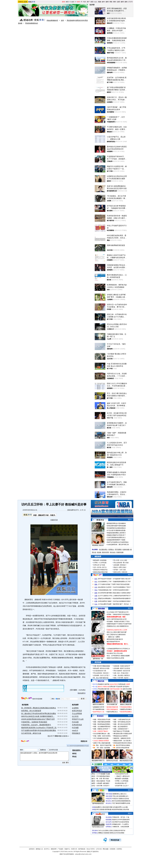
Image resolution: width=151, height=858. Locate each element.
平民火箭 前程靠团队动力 (120, 796)
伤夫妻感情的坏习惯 (99, 671)
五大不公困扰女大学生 (105, 595)
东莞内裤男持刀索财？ (105, 601)
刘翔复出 (111, 549)
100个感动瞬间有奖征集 (101, 738)
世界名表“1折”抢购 (99, 565)
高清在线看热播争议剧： (115, 617)
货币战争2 (126, 686)
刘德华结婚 (119, 552)
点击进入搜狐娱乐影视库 (101, 740)
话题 (95, 595)
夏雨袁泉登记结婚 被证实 (115, 639)
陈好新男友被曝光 (126, 712)
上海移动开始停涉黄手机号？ (122, 595)
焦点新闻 (108, 817)
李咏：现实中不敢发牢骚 (103, 745)
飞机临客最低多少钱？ (105, 590)
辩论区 (74, 756)
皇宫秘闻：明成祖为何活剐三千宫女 (118, 621)
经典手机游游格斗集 (115, 689)
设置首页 (32, 849)
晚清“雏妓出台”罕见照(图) (121, 731)
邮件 (103, 2)
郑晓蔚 (109, 535)
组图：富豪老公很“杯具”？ (101, 729)
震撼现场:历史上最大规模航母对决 (118, 626)
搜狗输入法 (39, 849)
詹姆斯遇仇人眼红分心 (119, 794)
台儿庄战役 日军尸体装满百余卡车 (118, 612)
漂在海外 (95, 830)
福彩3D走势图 (127, 689)
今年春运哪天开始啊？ (105, 604)
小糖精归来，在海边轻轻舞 (120, 826)
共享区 (95, 689)
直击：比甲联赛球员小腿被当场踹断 (118, 656)
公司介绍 (99, 849)
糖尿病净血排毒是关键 (100, 572)
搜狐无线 (101, 681)
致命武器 (119, 619)
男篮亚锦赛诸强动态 (31, 23)
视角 (95, 584)
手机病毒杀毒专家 (103, 689)
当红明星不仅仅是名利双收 (120, 822)
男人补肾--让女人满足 (120, 560)
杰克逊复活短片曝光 (98, 646)
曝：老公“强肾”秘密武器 (100, 678)
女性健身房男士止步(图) (120, 807)
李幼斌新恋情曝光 (126, 707)
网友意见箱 (115, 840)
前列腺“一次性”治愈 (119, 570)
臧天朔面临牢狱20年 (113, 641)
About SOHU (90, 849)
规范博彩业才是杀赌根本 (118, 523)
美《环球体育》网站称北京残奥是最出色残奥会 (38, 708)
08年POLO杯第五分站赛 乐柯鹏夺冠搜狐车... (37, 716)
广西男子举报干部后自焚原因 (120, 584)
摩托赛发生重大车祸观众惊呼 (122, 733)
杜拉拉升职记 (113, 684)
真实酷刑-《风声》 (98, 622)
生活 (95, 587)
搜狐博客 (100, 520)
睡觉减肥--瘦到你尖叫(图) (101, 668)
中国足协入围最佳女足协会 (120, 798)
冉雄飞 (109, 542)
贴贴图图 (108, 819)
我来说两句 (71, 510)
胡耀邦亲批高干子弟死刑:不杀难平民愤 (119, 624)
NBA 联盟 (109, 794)
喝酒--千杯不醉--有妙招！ (121, 678)
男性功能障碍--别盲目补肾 (121, 671)
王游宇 (109, 537)
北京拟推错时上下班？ (105, 581)
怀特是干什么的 (78, 719)
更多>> (130, 519)
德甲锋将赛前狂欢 (98, 803)
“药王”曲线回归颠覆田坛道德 (121, 803)
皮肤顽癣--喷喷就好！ (120, 565)
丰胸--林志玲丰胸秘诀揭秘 (101, 666)
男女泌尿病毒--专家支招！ (101, 673)
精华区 (74, 753)
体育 (67, 2)
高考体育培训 (77, 725)
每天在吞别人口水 (98, 827)
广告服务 (60, 849)
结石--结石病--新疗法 (100, 567)
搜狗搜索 (26, 698)
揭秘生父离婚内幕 (125, 704)
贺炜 (108, 526)
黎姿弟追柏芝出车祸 (126, 760)
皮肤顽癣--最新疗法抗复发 (121, 668)
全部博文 (119, 849)
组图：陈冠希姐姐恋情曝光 (101, 724)
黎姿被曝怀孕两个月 (98, 760)
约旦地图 (75, 728)
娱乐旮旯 (108, 822)
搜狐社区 (100, 790)
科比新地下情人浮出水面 (115, 653)
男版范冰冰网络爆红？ (105, 598)
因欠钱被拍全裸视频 (98, 533)
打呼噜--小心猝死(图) (100, 562)
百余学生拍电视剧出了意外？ (122, 587)
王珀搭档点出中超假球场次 (120, 542)
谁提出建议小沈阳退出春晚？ (122, 593)
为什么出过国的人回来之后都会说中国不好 (111, 830)
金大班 (124, 619)
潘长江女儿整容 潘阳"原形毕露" (117, 632)
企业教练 (75, 708)
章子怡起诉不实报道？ (105, 579)
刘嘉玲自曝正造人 (112, 712)
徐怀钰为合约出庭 (112, 760)
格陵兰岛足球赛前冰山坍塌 (115, 658)
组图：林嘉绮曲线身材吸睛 (101, 722)
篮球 (62, 20)
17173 (130, 2)
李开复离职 (118, 549)
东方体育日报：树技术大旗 (31, 733)
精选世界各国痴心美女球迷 (120, 809)
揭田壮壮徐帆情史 (98, 704)
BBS (114, 2)
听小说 (95, 686)
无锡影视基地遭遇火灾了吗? (122, 581)
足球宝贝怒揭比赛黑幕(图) (103, 809)
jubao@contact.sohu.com (83, 854)
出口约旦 (75, 716)
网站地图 (105, 849)
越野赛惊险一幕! (98, 658)
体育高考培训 (77, 711)
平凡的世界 (118, 686)
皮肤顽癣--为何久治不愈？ (101, 675)
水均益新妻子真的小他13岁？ (122, 579)
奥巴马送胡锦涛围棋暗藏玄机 (121, 801)
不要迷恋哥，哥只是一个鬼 (120, 817)
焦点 (95, 581)
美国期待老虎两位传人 (119, 537)
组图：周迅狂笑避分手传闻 (101, 719)
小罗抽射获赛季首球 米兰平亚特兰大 (118, 648)
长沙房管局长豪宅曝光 (105, 593)
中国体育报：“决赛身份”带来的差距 (34, 722)
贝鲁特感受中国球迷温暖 (118, 526)
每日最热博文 (103, 549)
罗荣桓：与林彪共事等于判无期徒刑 (118, 614)
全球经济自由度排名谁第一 (121, 590)
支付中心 (47, 849)
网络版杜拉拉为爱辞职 (120, 736)
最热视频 (101, 609)
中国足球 (108, 798)
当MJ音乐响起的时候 (122, 748)
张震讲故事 (121, 684)
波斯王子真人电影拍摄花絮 (101, 743)
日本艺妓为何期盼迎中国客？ (122, 601)
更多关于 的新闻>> (58, 736)
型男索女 (108, 826)
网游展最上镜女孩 (98, 545)
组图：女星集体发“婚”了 (121, 729)
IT (81, 2)
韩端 (108, 533)
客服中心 (67, 849)
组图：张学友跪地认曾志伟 (121, 722)
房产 (88, 2)
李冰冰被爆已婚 (112, 704)
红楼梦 (128, 684)
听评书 (95, 684)
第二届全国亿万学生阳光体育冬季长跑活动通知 (38, 713)
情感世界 (108, 824)
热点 (95, 598)
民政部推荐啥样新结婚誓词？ (122, 598)
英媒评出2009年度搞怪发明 (121, 819)
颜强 (108, 523)
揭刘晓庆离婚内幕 (112, 707)
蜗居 (124, 617)
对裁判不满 (54, 520)
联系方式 (74, 849)
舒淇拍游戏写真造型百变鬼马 (122, 743)
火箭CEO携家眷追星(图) (118, 530)
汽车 (84, 2)
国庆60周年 (105, 552)
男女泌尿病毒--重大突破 (121, 562)
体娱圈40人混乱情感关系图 (103, 807)
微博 (107, 2)
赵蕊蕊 (109, 540)
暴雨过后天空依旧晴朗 (117, 833)
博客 (110, 2)
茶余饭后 (100, 716)
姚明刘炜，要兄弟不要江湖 (120, 544)
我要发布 (84, 741)
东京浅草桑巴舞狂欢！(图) (101, 733)
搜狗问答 (97, 575)
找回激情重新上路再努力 (118, 533)
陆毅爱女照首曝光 (126, 709)
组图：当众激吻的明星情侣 (101, 726)
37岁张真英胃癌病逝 (97, 634)
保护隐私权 (81, 849)
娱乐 (72, 2)
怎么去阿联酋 (77, 713)
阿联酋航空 (76, 733)
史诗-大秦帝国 (111, 619)
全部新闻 (112, 849)
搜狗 (126, 2)
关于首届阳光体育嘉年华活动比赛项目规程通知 (38, 730)
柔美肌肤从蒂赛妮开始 (100, 570)
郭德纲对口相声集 (103, 684)
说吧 (118, 2)
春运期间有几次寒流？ (105, 587)
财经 (78, 2)
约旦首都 (75, 722)
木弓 (108, 530)
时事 (95, 601)
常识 (95, 590)
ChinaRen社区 (100, 814)
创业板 (99, 552)
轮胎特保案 (126, 549)
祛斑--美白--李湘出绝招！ (121, 673)
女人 (95, 2)
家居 (92, 2)
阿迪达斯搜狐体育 (52, 20)
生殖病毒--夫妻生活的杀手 (121, 666)
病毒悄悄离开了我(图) (118, 540)
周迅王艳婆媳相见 (112, 709)
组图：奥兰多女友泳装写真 (121, 724)
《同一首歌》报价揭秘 (103, 748)
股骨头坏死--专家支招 (120, 572)
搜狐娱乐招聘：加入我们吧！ (122, 740)
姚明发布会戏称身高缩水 (118, 528)
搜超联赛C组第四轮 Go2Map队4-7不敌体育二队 (39, 728)
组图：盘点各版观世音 (120, 726)
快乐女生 (113, 552)
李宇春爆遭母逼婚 (98, 709)
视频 (99, 2)
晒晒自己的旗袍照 (104, 833)
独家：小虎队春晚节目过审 (121, 719)
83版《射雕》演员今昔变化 (102, 736)
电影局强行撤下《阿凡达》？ (122, 604)
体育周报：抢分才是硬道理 (31, 711)
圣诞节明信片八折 (98, 712)
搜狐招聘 (54, 849)
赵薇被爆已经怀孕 (98, 707)
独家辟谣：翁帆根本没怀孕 (121, 738)
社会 (95, 604)
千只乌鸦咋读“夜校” (104, 584)
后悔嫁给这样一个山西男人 (120, 824)
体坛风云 (108, 801)
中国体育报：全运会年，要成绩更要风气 (36, 725)
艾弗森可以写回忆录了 (119, 535)
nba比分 (75, 730)
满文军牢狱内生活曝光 (123, 745)
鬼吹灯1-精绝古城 (103, 686)
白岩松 (109, 544)
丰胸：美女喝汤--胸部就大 (121, 675)
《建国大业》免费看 (113, 637)
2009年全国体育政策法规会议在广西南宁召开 (38, 719)
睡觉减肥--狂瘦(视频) (100, 560)
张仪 (108, 528)
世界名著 (112, 686)
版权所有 (96, 851)
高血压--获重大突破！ (120, 567)
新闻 (63, 2)
